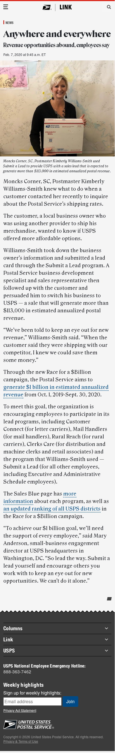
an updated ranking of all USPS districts (52, 509)
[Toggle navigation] (5, 6)
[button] (106, 6)
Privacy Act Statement (19, 710)
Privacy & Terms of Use (20, 741)
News (9, 22)
